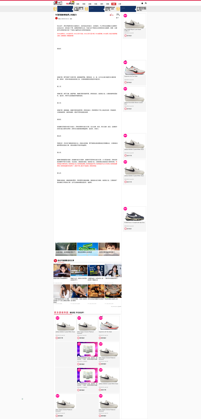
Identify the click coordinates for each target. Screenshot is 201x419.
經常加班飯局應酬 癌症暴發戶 (96, 299)
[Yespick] (70, 4)
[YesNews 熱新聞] (57, 5)
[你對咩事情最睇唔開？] (109, 249)
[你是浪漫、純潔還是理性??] (66, 249)
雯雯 (71, 18)
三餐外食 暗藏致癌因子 (111, 278)
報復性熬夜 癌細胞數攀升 (60, 278)
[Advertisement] (87, 41)
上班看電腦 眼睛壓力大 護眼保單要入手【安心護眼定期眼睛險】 (61, 300)
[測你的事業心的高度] (87, 249)
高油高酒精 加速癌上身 (111, 299)
